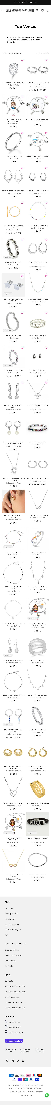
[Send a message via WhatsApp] (47, 1095)
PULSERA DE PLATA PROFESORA (13, 120)
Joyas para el (10, 919)
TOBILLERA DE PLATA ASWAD (13, 588)
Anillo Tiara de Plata (13, 336)
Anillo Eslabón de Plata (37, 336)
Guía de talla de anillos (15, 1008)
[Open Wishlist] (42, 10)
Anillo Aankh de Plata (13, 262)
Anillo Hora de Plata (37, 660)
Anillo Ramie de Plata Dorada (38, 803)
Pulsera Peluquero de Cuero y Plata (38, 839)
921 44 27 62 (14, 1022)
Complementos (12, 924)
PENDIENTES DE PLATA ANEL (37, 479)
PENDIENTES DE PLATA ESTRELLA (13, 300)
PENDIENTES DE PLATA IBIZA (13, 191)
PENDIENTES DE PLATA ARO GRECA (37, 83)
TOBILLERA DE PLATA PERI (37, 226)
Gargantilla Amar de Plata (13, 803)
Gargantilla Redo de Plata (37, 695)
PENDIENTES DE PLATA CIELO (13, 516)
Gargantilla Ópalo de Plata (38, 299)
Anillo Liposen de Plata (37, 552)
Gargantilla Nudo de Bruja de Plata (38, 406)
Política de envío (26, 1095)
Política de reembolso (35, 1092)
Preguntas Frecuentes (15, 986)
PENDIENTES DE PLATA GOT (13, 660)
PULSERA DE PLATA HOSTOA (13, 695)
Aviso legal (38, 1088)
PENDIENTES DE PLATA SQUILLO (37, 263)
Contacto (9, 966)
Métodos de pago (13, 997)
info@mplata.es (16, 1032)
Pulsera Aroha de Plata (13, 552)
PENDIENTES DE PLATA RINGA (13, 731)
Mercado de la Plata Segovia (23, 1085)
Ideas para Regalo (13, 930)
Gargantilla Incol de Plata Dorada (13, 876)
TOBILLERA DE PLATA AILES (13, 623)
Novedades (10, 908)
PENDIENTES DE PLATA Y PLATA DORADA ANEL (13, 443)
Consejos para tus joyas (15, 1002)
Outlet (8, 935)
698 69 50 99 (14, 1027)
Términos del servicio (18, 1092)
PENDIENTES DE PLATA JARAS (13, 406)
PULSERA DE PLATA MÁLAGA (37, 156)
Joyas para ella (11, 914)
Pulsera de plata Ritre (38, 875)
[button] (37, 10)
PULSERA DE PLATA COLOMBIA (13, 839)
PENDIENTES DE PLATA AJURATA (13, 767)
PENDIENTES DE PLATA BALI (37, 191)
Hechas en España (13, 955)
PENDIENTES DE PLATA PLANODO (37, 767)
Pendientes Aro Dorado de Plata (13, 226)
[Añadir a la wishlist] (22, 60)
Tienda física (10, 961)
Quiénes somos (12, 950)
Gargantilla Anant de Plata (37, 515)
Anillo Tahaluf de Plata (13, 156)
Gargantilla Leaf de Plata (37, 587)
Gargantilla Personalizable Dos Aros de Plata (13, 479)
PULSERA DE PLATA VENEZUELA (38, 624)
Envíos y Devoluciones (15, 992)
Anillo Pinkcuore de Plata (13, 370)
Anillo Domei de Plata (37, 442)
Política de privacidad (24, 1088)
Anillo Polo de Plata (37, 730)
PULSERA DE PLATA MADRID (37, 119)
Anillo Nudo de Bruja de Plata (13, 83)
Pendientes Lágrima (37, 370)
